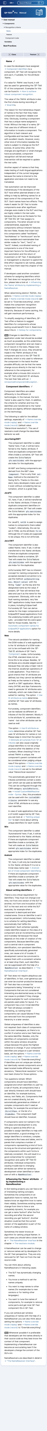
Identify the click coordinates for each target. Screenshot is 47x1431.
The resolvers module (24, 1243)
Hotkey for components (30, 330)
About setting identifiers (19, 890)
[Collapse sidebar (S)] (4, 3)
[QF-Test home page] (9, 12)
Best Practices (9, 46)
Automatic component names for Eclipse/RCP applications (23, 627)
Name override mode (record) (24, 299)
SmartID (10, 105)
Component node (12, 38)
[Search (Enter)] (42, 3)
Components (9, 24)
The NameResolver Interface (22, 1240)
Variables (8, 42)
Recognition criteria (13, 27)
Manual (22, 13)
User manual (9, 20)
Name (8, 31)
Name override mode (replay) (28, 296)
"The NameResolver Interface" (21, 1361)
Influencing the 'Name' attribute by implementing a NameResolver (22, 285)
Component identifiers (17, 69)
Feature (9, 34)
